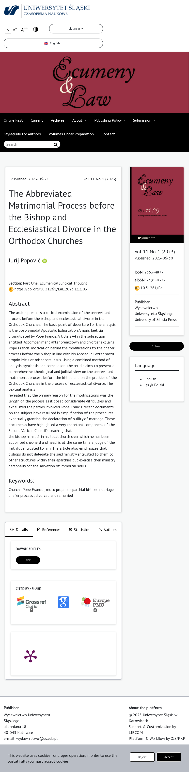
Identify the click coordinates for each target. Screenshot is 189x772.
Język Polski (154, 384)
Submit (156, 346)
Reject (142, 757)
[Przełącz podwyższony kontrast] (36, 28)
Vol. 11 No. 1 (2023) (99, 178)
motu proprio (57, 489)
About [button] (77, 120)
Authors (110, 529)
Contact (108, 133)
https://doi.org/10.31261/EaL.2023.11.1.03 (50, 288)
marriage (106, 489)
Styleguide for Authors (22, 133)
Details (22, 529)
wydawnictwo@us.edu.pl (37, 738)
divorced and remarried (54, 495)
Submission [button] (142, 120)
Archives (57, 120)
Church (14, 489)
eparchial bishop (83, 489)
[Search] (56, 145)
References (51, 529)
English (54, 43)
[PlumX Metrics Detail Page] (30, 656)
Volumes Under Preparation (71, 133)
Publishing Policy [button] (108, 120)
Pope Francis (32, 489)
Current (37, 120)
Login (76, 28)
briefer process (21, 495)
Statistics (82, 529)
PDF (28, 560)
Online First (13, 120)
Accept (168, 757)
